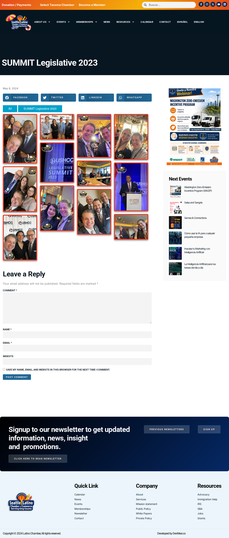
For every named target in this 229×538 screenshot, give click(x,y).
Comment (10, 290)
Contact (165, 22)
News (107, 22)
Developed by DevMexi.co (171, 533)
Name (7, 329)
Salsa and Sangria (193, 202)
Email (7, 342)
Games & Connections (195, 217)
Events (61, 22)
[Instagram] (206, 4)
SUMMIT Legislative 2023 (50, 63)
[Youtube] (218, 4)
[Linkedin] (224, 4)
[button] (20, 98)
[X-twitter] (212, 4)
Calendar (147, 22)
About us (40, 22)
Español (182, 22)
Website (8, 356)
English (199, 22)
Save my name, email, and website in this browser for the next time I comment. (58, 369)
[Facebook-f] (201, 4)
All (10, 108)
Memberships (84, 22)
